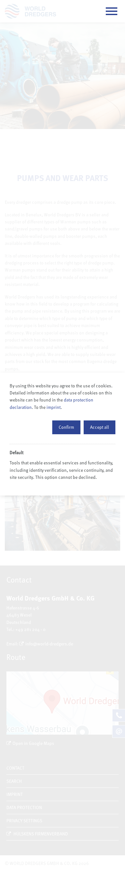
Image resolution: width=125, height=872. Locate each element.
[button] (66, 427)
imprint (53, 407)
